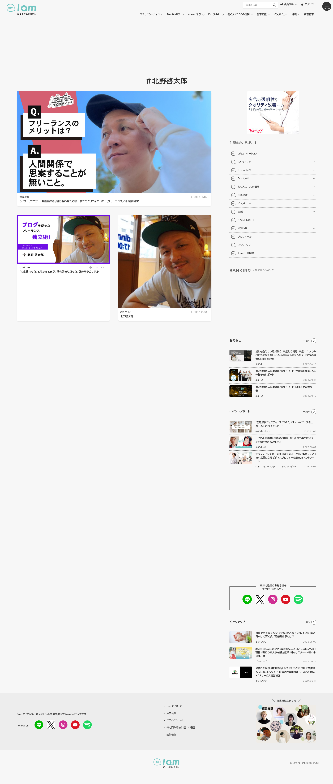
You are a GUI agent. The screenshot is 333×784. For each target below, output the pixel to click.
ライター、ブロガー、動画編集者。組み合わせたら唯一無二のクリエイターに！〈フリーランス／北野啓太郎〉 (79, 201)
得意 (122, 312)
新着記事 (309, 14)
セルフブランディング (265, 467)
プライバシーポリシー (177, 720)
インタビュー (280, 14)
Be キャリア (173, 14)
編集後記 (171, 734)
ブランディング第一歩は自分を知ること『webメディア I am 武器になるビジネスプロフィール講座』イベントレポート (285, 458)
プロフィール (131, 312)
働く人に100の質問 (239, 14)
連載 (294, 14)
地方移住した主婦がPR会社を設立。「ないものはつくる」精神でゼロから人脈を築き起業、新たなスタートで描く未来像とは (285, 652)
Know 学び (194, 14)
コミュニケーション (150, 14)
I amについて (174, 706)
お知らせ (242, 228)
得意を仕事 (24, 197)
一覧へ (306, 341)
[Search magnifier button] (274, 5)
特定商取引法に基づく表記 (180, 727)
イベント (259, 364)
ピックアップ (244, 245)
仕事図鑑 (262, 14)
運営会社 (171, 713)
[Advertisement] (166, 45)
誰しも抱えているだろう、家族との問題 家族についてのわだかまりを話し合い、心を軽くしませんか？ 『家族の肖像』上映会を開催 (285, 355)
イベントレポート (246, 220)
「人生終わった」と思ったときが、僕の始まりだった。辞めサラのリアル (59, 271)
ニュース (259, 380)
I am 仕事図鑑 (246, 253)
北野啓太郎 (127, 316)
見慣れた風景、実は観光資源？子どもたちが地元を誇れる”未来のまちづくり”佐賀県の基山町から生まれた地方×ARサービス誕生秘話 (285, 672)
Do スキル (214, 14)
